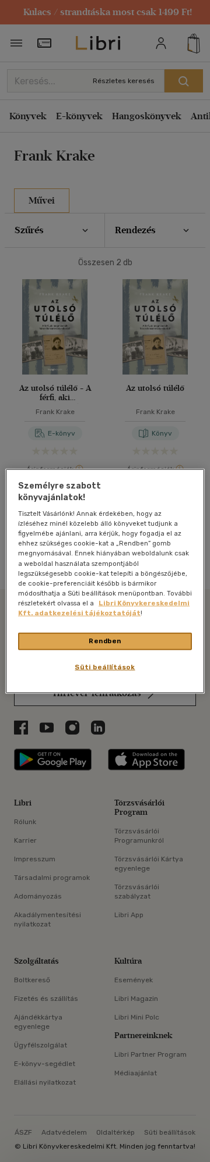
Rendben (105, 641)
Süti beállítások (105, 666)
